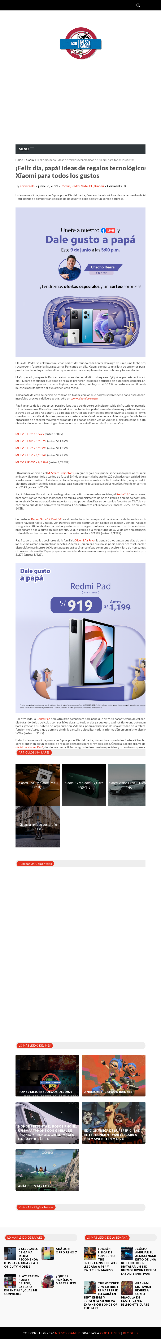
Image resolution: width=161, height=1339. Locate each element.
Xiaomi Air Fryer (85, 540)
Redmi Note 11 (82, 186)
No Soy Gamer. (68, 1333)
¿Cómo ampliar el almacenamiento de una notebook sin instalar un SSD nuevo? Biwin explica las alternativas (139, 1261)
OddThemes (110, 1333)
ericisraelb (27, 186)
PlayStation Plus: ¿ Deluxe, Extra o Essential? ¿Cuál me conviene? (22, 1285)
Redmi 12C (123, 494)
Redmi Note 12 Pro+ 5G (46, 519)
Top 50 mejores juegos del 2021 (45, 1092)
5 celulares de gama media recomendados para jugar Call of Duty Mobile (21, 1257)
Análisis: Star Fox (34, 1186)
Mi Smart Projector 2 (60, 473)
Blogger (131, 1333)
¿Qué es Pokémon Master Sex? (66, 1280)
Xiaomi (30, 160)
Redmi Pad (43, 719)
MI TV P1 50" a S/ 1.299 (31, 448)
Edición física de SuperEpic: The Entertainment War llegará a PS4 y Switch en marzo (112, 1135)
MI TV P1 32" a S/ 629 (30, 434)
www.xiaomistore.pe (84, 398)
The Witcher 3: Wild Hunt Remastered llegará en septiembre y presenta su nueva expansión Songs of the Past (101, 1296)
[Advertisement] (80, 113)
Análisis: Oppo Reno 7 (66, 1250)
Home (19, 160)
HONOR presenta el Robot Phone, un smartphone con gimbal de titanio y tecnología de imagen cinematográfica (47, 1133)
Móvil (65, 186)
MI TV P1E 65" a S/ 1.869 (32, 462)
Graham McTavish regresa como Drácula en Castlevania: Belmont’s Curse (136, 1294)
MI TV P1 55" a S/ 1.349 (31, 455)
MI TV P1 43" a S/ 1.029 (31, 441)
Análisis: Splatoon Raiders (108, 1092)
